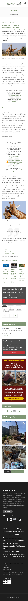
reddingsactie (5, 551)
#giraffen (18, 306)
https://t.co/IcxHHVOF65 (15, 160)
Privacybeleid (5, 563)
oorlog (9, 548)
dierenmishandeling (17, 531)
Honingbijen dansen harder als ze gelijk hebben (21, 273)
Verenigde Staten (16, 554)
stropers (20, 551)
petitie (17, 548)
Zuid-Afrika (23, 556)
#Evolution (14, 157)
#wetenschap (6, 311)
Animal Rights (11, 529)
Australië (16, 529)
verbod (10, 554)
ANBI (21, 563)
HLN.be (7, 248)
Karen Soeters (18, 328)
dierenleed (8, 531)
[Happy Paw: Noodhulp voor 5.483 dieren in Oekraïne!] (14, 457)
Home (3, 13)
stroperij (16, 551)
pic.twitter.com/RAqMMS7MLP (14, 164)
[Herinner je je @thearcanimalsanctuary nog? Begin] (14, 433)
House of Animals (10, 330)
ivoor (17, 540)
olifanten (5, 549)
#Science (11, 156)
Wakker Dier (5, 556)
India (7, 540)
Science (21, 75)
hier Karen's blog (8, 333)
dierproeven (5, 535)
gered (14, 535)
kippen (17, 543)
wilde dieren (15, 556)
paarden (13, 549)
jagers (22, 540)
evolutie (7, 63)
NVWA (18, 546)
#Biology (16, 156)
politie (20, 548)
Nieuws (8, 13)
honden (19, 534)
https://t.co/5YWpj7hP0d (15, 162)
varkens (5, 554)
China (4, 531)
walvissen (10, 556)
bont (22, 529)
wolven (19, 556)
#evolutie (11, 306)
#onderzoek (11, 309)
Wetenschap (13, 13)
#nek (4, 309)
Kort (3, 22)
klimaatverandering (9, 546)
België (20, 529)
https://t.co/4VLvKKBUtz (14, 95)
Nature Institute (8, 251)
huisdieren (16, 538)
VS (24, 554)
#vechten (19, 309)
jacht (19, 540)
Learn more (7, 511)
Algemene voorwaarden (14, 563)
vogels (22, 554)
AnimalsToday (4, 29)
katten (14, 543)
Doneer (14, 301)
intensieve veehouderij (12, 540)
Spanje (10, 551)
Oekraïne (23, 546)
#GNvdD (5, 529)
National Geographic (9, 253)
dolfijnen (10, 535)
